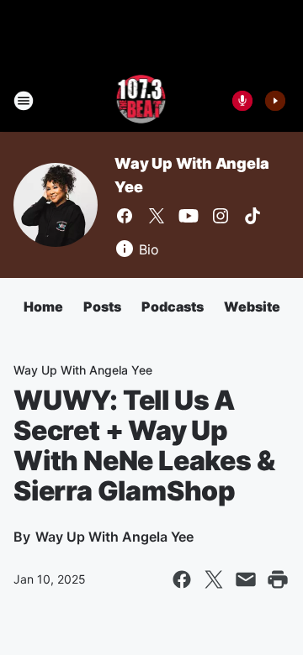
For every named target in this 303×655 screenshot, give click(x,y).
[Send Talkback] (242, 101)
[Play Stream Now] (275, 101)
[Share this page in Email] (246, 579)
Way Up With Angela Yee (82, 370)
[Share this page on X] (214, 579)
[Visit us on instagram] (220, 216)
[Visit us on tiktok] (252, 216)
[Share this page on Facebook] (182, 579)
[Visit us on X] (156, 216)
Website (252, 306)
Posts (102, 306)
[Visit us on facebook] (124, 216)
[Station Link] (140, 101)
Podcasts (172, 306)
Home (43, 306)
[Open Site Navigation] (23, 101)
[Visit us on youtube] (188, 216)
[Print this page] (278, 579)
